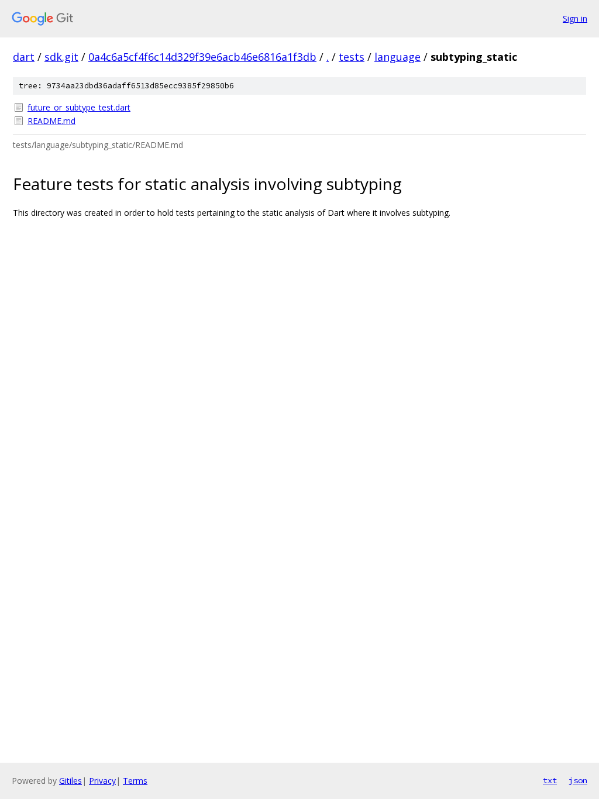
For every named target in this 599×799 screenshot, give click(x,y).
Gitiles (70, 780)
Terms (135, 780)
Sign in (575, 18)
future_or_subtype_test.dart (78, 107)
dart (24, 57)
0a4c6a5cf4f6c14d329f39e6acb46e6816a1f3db (202, 57)
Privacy (102, 780)
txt (550, 780)
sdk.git (61, 57)
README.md (51, 120)
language (397, 57)
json (578, 780)
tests (351, 57)
